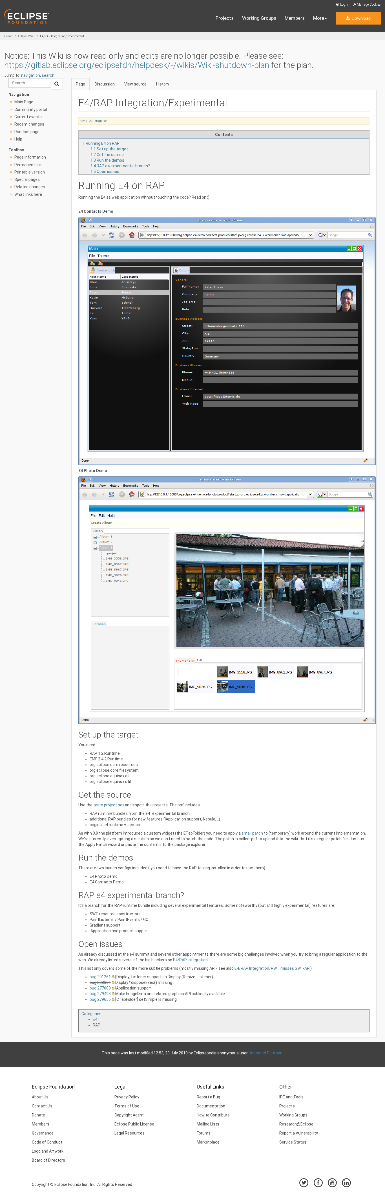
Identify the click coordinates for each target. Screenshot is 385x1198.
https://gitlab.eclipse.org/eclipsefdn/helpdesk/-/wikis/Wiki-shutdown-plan (136, 65)
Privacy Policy (126, 1097)
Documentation (211, 1106)
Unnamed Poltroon (265, 1053)
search (48, 75)
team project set (108, 805)
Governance (43, 1133)
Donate (38, 1115)
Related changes (29, 187)
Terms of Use (126, 1106)
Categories (91, 1014)
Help (18, 139)
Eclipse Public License (134, 1124)
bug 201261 (100, 977)
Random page (26, 132)
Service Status (292, 1142)
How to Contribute (213, 1115)
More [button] (318, 18)
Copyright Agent (129, 1115)
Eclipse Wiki (26, 36)
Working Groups (259, 18)
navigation (30, 75)
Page (80, 84)
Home (8, 36)
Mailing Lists (208, 1124)
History (162, 84)
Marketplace (208, 1142)
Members (295, 18)
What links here (28, 194)
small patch (252, 833)
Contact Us (42, 1106)
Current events (28, 117)
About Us (40, 1097)
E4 (84, 120)
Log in (344, 4)
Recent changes (29, 124)
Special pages (27, 179)
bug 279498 (100, 993)
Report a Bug (208, 1097)
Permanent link (28, 165)
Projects (225, 18)
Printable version (29, 172)
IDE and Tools (291, 1097)
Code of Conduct (47, 1142)
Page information (30, 157)
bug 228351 (100, 982)
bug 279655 (100, 999)
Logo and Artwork (47, 1151)
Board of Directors (48, 1160)
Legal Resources (129, 1133)
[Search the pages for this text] (57, 83)
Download (360, 18)
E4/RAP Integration (190, 960)
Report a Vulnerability (298, 1133)
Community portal (30, 109)
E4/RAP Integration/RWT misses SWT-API (272, 968)
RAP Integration (97, 120)
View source (135, 84)
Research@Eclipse (296, 1124)
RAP (96, 1025)
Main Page (23, 102)
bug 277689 (100, 988)
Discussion (105, 84)
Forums (204, 1133)
